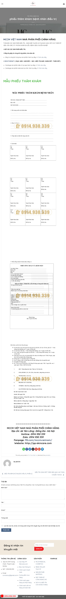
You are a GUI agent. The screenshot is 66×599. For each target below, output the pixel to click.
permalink (47, 455)
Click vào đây (42, 57)
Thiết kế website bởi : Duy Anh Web (33, 596)
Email (3, 510)
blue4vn (43, 24)
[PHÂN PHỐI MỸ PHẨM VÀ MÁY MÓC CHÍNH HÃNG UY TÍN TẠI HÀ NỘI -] (33, 4)
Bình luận (4, 487)
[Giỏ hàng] (64, 4)
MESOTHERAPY (9, 61)
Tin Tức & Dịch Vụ (33, 16)
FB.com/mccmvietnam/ (38, 440)
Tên (2, 502)
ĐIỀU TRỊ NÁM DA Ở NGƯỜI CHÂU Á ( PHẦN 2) (18, 474)
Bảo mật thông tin (25, 567)
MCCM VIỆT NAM (12, 39)
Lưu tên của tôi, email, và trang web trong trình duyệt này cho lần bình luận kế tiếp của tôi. (32, 526)
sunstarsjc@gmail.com (10, 575)
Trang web (4, 518)
